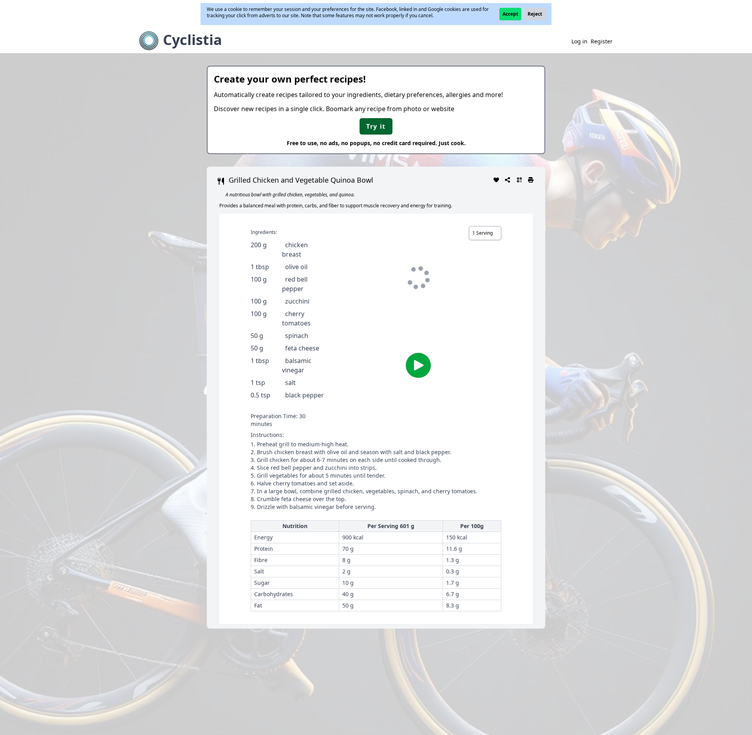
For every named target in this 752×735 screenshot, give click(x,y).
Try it (376, 126)
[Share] (508, 179)
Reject (535, 14)
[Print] (531, 179)
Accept (510, 14)
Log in (579, 41)
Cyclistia (192, 39)
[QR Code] (519, 179)
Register (602, 41)
